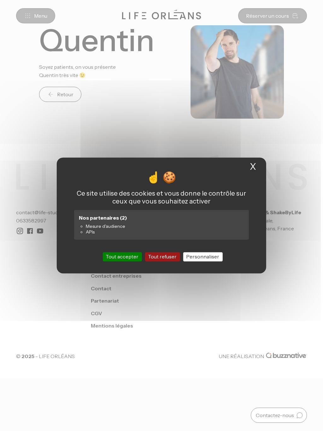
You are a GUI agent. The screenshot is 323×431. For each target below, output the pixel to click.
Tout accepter (122, 256)
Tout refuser (162, 256)
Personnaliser (202, 256)
